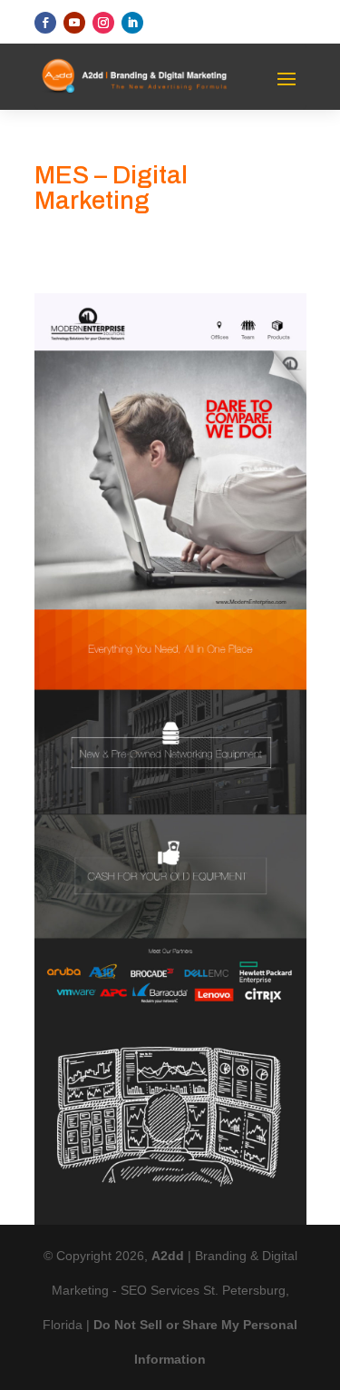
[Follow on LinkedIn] (132, 23)
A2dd (169, 1255)
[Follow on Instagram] (103, 23)
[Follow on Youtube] (74, 23)
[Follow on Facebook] (45, 23)
